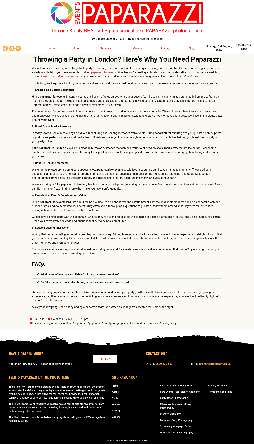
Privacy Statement (218, 385)
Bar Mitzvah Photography (174, 398)
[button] (127, 275)
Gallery (137, 48)
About (77, 48)
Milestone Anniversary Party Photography (175, 406)
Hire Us (116, 404)
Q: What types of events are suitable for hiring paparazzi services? (78, 274)
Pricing (165, 48)
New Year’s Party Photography (176, 432)
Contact (116, 398)
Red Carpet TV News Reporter (176, 385)
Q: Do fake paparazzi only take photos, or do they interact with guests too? (83, 282)
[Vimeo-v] (18, 48)
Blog (191, 48)
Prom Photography (170, 414)
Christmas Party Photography (176, 420)
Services (105, 48)
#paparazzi (79, 323)
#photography (167, 323)
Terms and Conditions (220, 391)
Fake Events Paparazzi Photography (180, 391)
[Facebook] (12, 48)
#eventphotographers (47, 323)
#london (66, 323)
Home (51, 48)
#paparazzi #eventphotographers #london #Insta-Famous (122, 323)
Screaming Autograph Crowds (176, 426)
